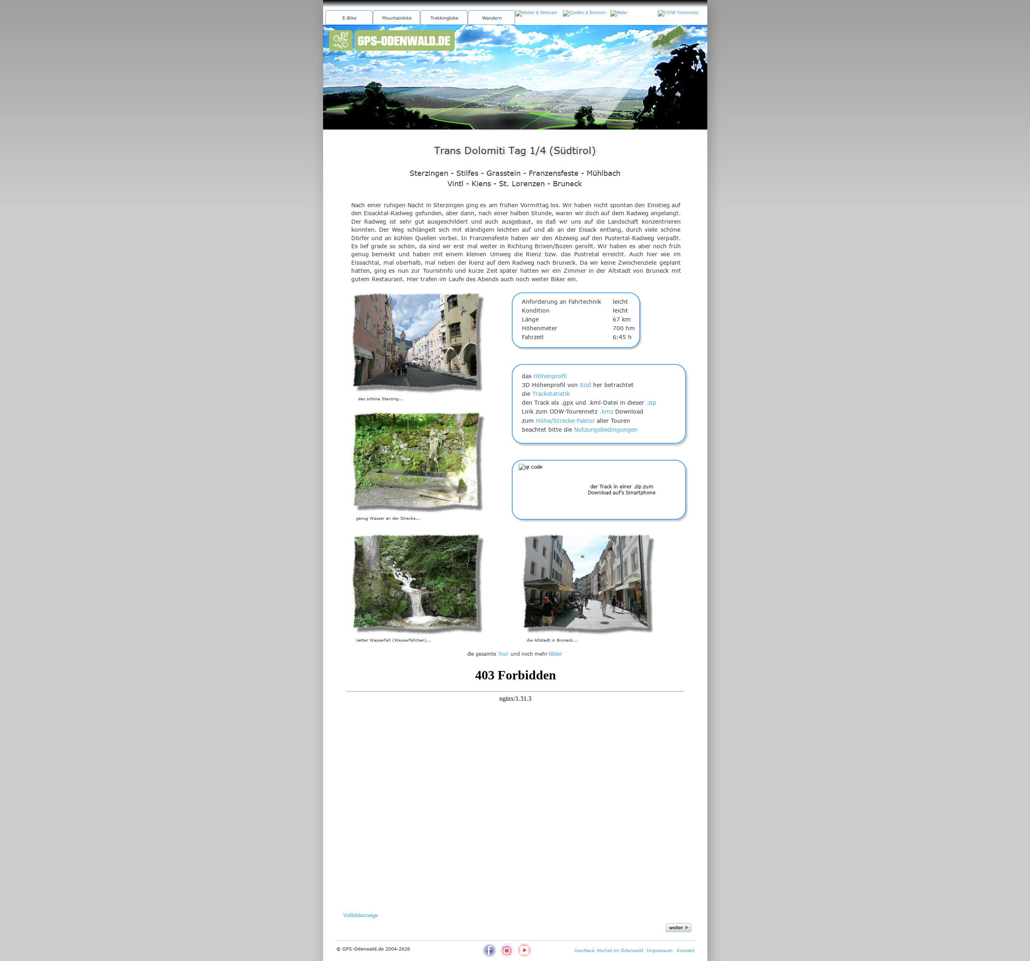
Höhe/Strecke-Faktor (565, 420)
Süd (585, 384)
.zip (651, 402)
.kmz (606, 411)
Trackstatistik (551, 393)
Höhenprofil (550, 375)
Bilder (555, 653)
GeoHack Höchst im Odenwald (609, 950)
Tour (503, 653)
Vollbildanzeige (360, 915)
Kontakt (685, 950)
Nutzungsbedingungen (606, 429)
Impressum (660, 950)
